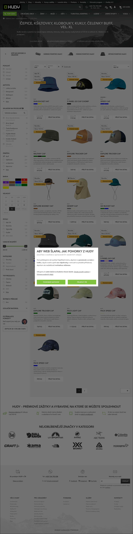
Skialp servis (89, 506)
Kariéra (12, 516)
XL (12, 209)
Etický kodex (13, 504)
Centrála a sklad (118, 506)
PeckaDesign (74, 530)
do (26, 246)
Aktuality (38, 2)
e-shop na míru (65, 530)
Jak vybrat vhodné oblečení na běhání (59, 41)
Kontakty (83, 2)
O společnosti (13, 501)
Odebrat (45, 67)
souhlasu (107, 487)
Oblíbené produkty (110, 7)
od (4, 246)
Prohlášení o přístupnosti (41, 521)
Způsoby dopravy (38, 514)
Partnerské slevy (38, 504)
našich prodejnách (87, 414)
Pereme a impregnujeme (92, 509)
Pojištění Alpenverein (91, 501)
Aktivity (22, 2)
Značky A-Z (109, 2)
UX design (57, 530)
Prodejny (74, 2)
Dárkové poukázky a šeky (93, 511)
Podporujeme (13, 514)
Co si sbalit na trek (36, 41)
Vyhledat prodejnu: (11, 113)
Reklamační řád (38, 511)
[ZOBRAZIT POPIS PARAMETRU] (23, 108)
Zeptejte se (66, 504)
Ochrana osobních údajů (45, 274)
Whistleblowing (14, 506)
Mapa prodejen (18, 481)
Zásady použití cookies (81, 272)
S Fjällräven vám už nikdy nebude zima (90, 41)
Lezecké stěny (62, 2)
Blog (29, 2)
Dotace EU (13, 519)
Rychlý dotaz (117, 509)
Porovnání (106, 7)
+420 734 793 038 (51, 476)
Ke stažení (66, 501)
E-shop (116, 504)
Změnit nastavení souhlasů (41, 523)
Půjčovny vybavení (91, 504)
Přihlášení (115, 7)
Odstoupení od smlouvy (40, 509)
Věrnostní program (96, 2)
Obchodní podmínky (39, 506)
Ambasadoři (13, 511)
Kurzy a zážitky (49, 2)
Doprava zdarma (14, 412)
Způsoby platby (38, 516)
